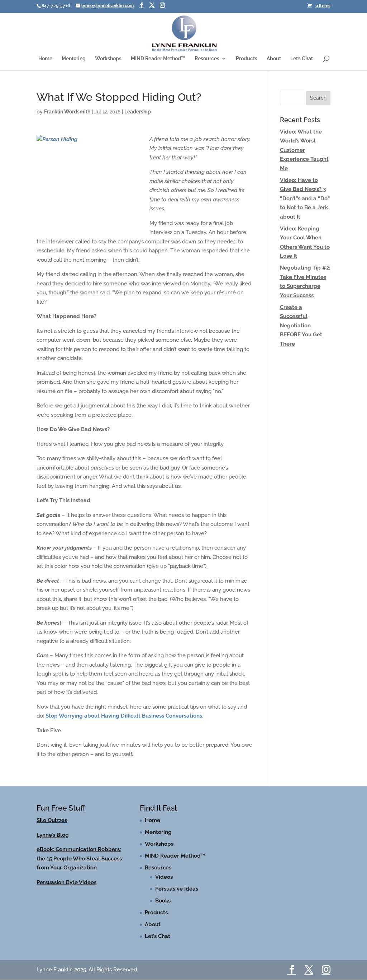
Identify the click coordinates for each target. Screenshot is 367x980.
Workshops (108, 58)
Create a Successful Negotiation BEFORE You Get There (301, 325)
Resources (207, 58)
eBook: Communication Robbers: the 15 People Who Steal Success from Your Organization (79, 858)
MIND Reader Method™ (158, 58)
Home (45, 58)
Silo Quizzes (52, 820)
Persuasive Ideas (176, 889)
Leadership (137, 112)
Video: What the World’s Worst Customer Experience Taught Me (304, 150)
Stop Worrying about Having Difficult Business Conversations (124, 716)
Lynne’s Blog (53, 835)
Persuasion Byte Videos (66, 882)
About (274, 58)
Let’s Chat (301, 58)
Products (246, 58)
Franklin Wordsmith (67, 112)
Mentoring (74, 58)
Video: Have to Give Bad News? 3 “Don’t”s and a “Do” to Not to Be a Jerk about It (305, 198)
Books (163, 900)
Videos (164, 877)
